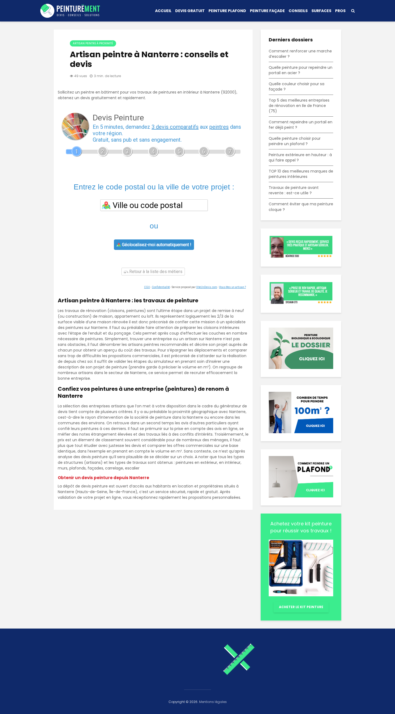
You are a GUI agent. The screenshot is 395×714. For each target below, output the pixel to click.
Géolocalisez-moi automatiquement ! (156, 244)
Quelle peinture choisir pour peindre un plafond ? (295, 141)
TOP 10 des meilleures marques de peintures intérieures (301, 173)
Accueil (163, 10)
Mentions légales (213, 701)
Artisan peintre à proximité (93, 43)
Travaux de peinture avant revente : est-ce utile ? (294, 190)
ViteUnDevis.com (206, 287)
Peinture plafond (227, 10)
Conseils (298, 10)
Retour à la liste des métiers (155, 271)
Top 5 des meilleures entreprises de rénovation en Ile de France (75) (299, 106)
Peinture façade (267, 10)
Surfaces (321, 10)
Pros (340, 10)
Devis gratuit (190, 10)
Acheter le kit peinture (301, 607)
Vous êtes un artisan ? (232, 287)
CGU (147, 287)
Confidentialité (161, 287)
